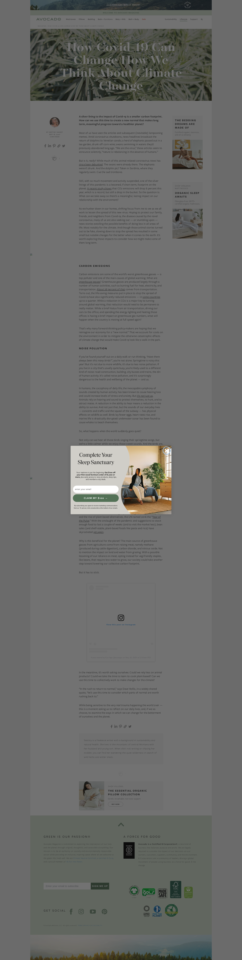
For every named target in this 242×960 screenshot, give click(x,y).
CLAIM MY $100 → (96, 498)
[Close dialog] (166, 450)
